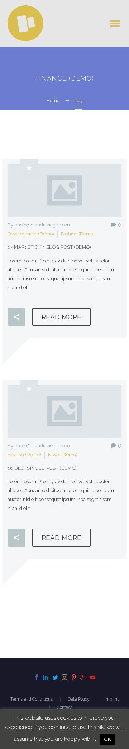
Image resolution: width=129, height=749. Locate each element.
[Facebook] (36, 677)
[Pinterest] (74, 677)
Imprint (112, 699)
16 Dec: (42, 468)
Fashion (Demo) (78, 234)
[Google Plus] (83, 677)
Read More (61, 317)
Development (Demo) (31, 234)
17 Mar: (49, 247)
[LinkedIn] (46, 677)
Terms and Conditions (31, 699)
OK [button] (107, 739)
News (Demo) (62, 454)
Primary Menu (115, 23)
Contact (64, 707)
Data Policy (79, 699)
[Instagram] (64, 677)
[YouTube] (92, 677)
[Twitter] (55, 677)
